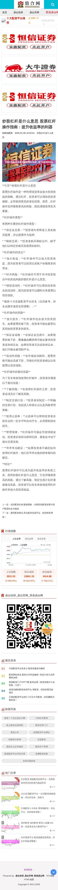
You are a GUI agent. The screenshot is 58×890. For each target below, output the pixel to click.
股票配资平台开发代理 (14, 753)
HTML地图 (29, 879)
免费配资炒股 (41, 753)
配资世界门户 (41, 725)
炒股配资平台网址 (41, 732)
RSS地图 (50, 875)
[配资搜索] (52, 4)
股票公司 (15, 732)
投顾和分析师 (14, 739)
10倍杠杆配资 (41, 718)
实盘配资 (41, 739)
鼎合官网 (34, 12)
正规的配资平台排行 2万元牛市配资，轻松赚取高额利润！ (31, 698)
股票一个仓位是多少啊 (14, 718)
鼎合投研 (18, 12)
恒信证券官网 (48, 20)
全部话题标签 (29, 760)
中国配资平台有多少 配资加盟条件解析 (27, 668)
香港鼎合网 (25, 339)
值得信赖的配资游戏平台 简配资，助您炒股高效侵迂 (31, 691)
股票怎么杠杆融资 (14, 746)
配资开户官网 (41, 746)
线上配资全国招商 (14, 725)
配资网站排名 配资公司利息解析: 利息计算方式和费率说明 (31, 676)
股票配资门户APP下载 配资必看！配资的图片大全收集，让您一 (32, 683)
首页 (4, 12)
